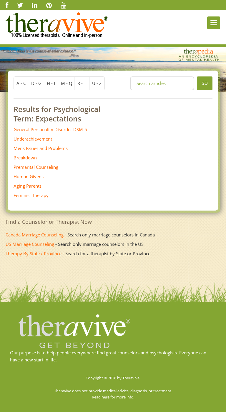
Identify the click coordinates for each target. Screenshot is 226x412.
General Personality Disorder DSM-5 (50, 129)
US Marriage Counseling (30, 244)
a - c (21, 83)
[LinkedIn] (34, 5)
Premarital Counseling (36, 167)
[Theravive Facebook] (7, 5)
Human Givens (29, 176)
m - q (66, 83)
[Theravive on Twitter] (20, 5)
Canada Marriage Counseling (35, 235)
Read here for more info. (113, 397)
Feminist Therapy (31, 195)
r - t (81, 83)
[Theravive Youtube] (63, 5)
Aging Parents (27, 186)
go (205, 83)
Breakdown (25, 158)
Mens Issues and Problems (41, 148)
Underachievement (33, 139)
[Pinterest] (49, 5)
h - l (51, 83)
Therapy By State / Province (34, 253)
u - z (97, 83)
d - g (36, 83)
